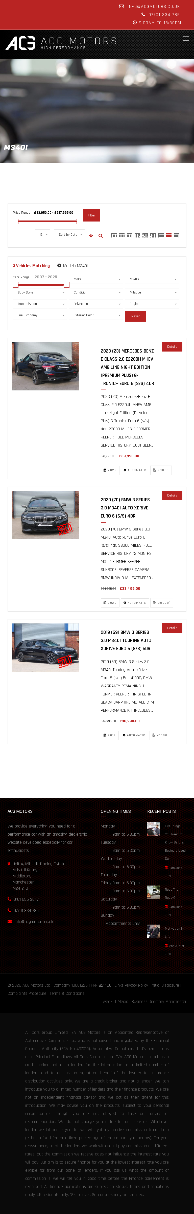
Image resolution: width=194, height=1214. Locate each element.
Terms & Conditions (67, 993)
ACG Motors (32, 985)
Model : (75, 266)
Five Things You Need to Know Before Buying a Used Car (175, 842)
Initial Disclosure (165, 985)
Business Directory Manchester (159, 1001)
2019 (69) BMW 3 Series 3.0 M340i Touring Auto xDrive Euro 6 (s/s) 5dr (126, 640)
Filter (91, 215)
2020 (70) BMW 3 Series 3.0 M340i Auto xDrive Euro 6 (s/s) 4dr (125, 507)
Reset (135, 316)
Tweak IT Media (114, 1001)
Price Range (21, 212)
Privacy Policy (136, 985)
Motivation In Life (174, 932)
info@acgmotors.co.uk (153, 6)
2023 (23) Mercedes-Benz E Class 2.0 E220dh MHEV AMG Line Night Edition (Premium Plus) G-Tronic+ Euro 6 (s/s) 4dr (127, 367)
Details (172, 346)
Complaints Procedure (27, 993)
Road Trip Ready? (171, 893)
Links (119, 985)
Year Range (21, 277)
